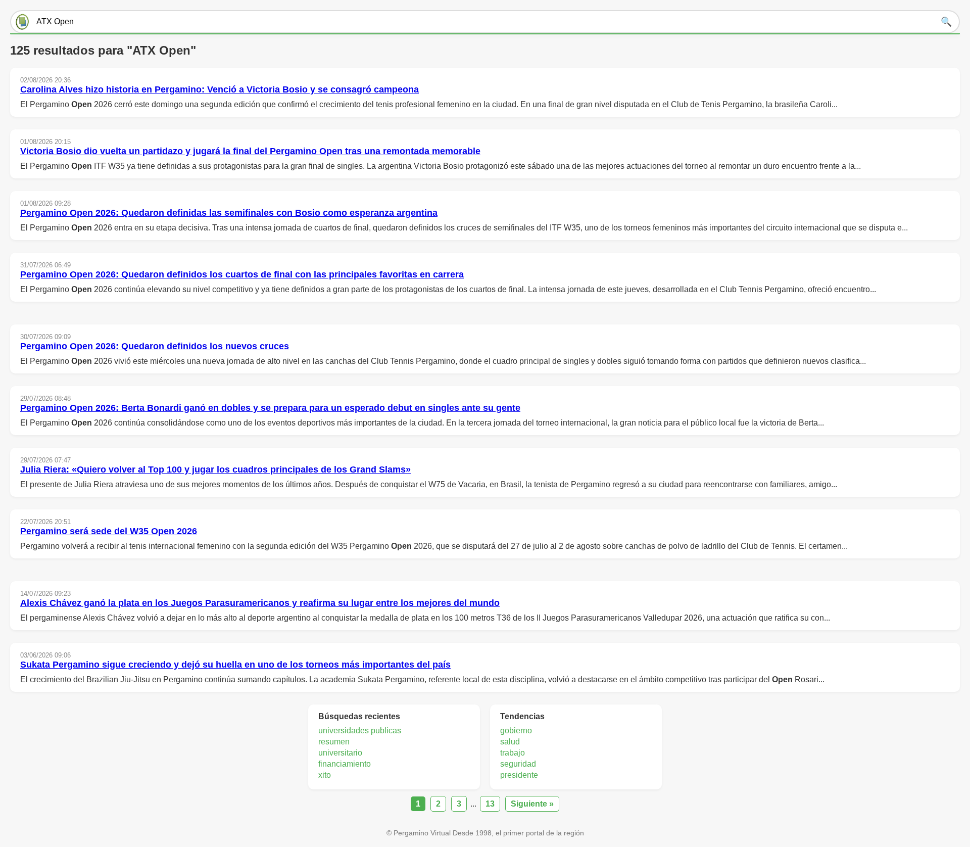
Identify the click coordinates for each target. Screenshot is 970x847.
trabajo (512, 752)
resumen (334, 741)
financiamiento (344, 764)
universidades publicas (359, 730)
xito (324, 775)
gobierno (516, 730)
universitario (340, 752)
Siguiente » (532, 803)
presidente (519, 775)
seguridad (518, 764)
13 (490, 803)
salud (510, 741)
